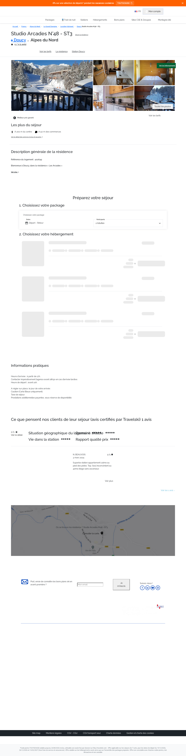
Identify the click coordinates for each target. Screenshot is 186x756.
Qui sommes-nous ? (30, 637)
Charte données (113, 733)
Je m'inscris (121, 584)
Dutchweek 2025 (107, 700)
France (24, 26)
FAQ (23, 645)
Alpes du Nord (35, 26)
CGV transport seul (92, 733)
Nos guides (81, 691)
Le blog (80, 688)
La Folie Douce (107, 703)
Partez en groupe (84, 641)
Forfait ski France (154, 669)
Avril (125, 657)
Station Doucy (78, 51)
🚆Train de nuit (68, 20)
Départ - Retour (36, 223)
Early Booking (59, 650)
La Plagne (104, 650)
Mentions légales (54, 733)
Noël (125, 638)
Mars (125, 654)
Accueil (15, 26)
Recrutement (27, 641)
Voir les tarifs (45, 51)
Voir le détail (16, 435)
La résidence (62, 51)
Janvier (126, 644)
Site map (36, 733)
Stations (84, 20)
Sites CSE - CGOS (84, 644)
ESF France (152, 672)
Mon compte (155, 11)
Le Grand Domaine (50, 26)
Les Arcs (104, 654)
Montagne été (164, 20)
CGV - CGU (72, 733)
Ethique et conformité (31, 650)
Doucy (79, 26)
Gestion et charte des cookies (140, 733)
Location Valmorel (67, 26)
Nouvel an (128, 641)
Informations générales (24, 51)
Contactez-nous (28, 632)
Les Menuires (106, 657)
